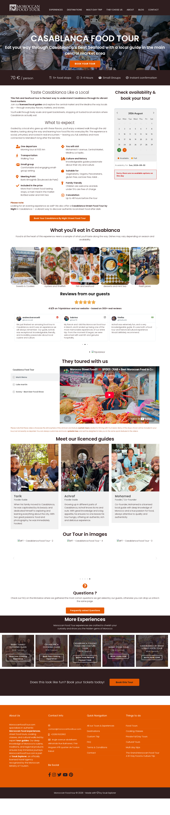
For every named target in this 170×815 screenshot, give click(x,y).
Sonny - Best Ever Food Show (30, 392)
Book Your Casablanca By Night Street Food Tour (60, 218)
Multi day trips (133, 747)
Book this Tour (124, 682)
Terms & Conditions (97, 747)
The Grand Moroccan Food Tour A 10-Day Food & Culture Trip (142, 754)
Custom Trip (93, 736)
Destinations (93, 731)
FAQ (89, 741)
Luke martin (21, 385)
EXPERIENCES (56, 9)
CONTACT (153, 9)
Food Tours (131, 725)
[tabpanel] (109, 395)
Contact (91, 752)
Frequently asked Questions (85, 610)
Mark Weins (21, 377)
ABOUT (130, 9)
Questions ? (85, 593)
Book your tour (85, 63)
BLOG (141, 9)
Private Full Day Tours (136, 736)
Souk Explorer (109, 792)
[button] (13, 267)
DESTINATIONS (74, 9)
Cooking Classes (134, 731)
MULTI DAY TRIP (94, 9)
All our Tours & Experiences (100, 725)
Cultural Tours (133, 741)
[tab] (35, 377)
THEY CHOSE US (114, 9)
